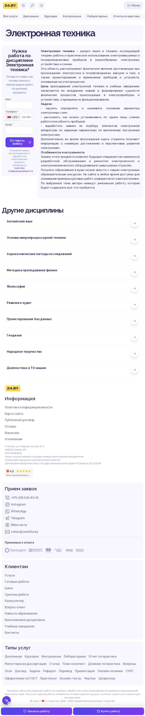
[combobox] (13, 117)
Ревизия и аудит (19, 303)
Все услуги (10, 16)
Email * (9, 124)
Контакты (12, 632)
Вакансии (12, 433)
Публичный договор (19, 420)
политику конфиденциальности (20, 169)
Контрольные (72, 16)
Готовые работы (17, 581)
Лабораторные (97, 16)
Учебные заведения (19, 626)
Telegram (18, 518)
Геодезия (14, 335)
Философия (16, 286)
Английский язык (19, 221)
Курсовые (50, 16)
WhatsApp (18, 511)
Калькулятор (14, 601)
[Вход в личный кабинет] (32, 5)
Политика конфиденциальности (28, 407)
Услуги (10, 575)
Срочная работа (17, 594)
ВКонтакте (19, 525)
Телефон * (11, 111)
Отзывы (10, 426)
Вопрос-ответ (15, 607)
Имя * (8, 99)
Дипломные (31, 16)
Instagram (18, 504)
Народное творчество (24, 351)
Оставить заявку (17, 142)
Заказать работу (38, 711)
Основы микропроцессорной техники (36, 237)
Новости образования (21, 613)
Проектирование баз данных (29, 319)
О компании (13, 439)
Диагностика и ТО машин (26, 368)
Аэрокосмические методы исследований (39, 254)
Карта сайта (14, 414)
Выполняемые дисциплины (25, 620)
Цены (9, 588)
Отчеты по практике (126, 16)
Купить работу (110, 711)
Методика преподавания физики (32, 270)
